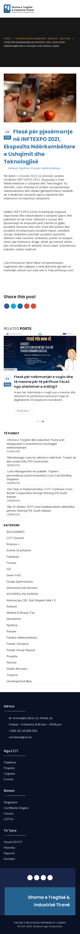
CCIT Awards (15, 538)
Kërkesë (13, 168)
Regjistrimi (10, 802)
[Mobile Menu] (73, 8)
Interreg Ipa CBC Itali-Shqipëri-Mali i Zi (31, 600)
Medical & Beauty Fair (21, 612)
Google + (26, 306)
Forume (11, 563)
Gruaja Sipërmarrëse (20, 581)
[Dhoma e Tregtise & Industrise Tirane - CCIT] (19, 8)
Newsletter (14, 619)
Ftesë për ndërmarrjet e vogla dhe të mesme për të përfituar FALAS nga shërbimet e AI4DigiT (43, 381)
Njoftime (24, 168)
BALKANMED (16, 532)
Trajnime (12, 675)
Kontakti (9, 859)
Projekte (12, 656)
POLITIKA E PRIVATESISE (26, 922)
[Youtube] (43, 877)
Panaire (11, 631)
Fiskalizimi (13, 556)
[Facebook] (30, 877)
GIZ (9, 569)
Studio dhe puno (17, 668)
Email (33, 306)
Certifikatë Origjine (16, 808)
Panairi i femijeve (17, 644)
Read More (23, 410)
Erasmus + (13, 544)
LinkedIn (20, 306)
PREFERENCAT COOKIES (53, 922)
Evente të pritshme (19, 550)
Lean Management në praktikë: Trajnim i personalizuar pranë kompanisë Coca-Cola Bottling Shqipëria (39, 475)
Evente (8, 779)
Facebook (6, 306)
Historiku (9, 847)
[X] (36, 877)
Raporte (9, 853)
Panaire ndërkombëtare (45, 168)
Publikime (10, 762)
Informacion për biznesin (22, 588)
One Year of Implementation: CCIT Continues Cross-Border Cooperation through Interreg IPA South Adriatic (40, 493)
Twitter (13, 306)
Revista (11, 662)
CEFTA (8, 819)
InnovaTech (55, 926)
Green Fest (14, 575)
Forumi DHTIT (13, 842)
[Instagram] (50, 877)
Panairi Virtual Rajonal (21, 650)
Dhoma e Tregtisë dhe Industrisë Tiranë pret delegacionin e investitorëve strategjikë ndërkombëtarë (36, 443)
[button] (37, 421)
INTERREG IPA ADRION (22, 594)
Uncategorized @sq (19, 681)
